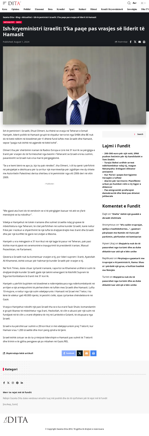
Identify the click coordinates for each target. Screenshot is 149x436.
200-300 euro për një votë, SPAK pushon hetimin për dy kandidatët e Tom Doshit (122, 156)
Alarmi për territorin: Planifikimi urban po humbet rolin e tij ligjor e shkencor (121, 183)
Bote (19, 22)
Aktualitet (9, 22)
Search (140, 134)
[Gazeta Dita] (15, 3)
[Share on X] (135, 42)
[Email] (140, 42)
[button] (5, 3)
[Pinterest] (17, 383)
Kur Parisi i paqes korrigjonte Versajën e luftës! (119, 176)
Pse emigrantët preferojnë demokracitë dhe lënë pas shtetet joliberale (121, 193)
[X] (8, 383)
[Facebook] (4, 383)
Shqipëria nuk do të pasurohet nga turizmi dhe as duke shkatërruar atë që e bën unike (121, 247)
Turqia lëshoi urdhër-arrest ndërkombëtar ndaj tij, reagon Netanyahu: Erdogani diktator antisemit (119, 167)
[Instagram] (12, 383)
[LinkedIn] (21, 383)
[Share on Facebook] (130, 42)
